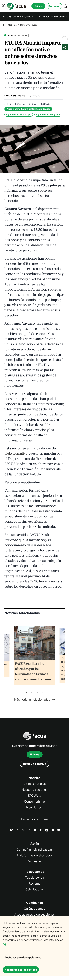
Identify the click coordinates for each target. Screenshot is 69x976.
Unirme (38, 6)
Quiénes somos (34, 908)
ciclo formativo (15, 453)
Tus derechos (34, 877)
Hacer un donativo (34, 763)
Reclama (34, 883)
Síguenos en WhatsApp (18, 114)
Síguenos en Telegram (48, 114)
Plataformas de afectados (35, 855)
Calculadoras (34, 889)
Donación (54, 6)
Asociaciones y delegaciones (34, 914)
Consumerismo (34, 801)
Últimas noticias (34, 784)
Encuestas (34, 861)
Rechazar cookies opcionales (23, 957)
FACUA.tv (34, 795)
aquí (5, 944)
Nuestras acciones (34, 789)
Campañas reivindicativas (34, 849)
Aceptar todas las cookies (21, 969)
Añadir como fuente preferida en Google (28, 109)
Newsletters (34, 807)
